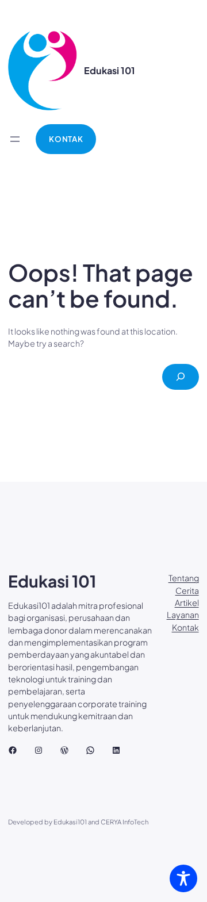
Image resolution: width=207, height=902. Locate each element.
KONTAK (66, 139)
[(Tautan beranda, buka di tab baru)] (42, 70)
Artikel (187, 602)
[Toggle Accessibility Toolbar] (183, 878)
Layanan (183, 614)
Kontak (185, 627)
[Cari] (180, 377)
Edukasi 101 (109, 70)
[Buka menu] (15, 139)
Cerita (187, 590)
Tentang (183, 578)
